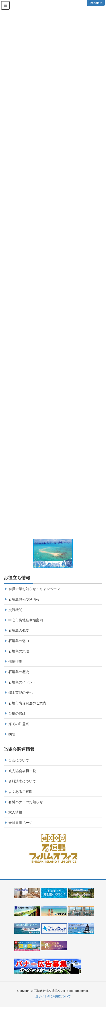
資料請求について (22, 781)
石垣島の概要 (18, 630)
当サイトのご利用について (53, 996)
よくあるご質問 (20, 792)
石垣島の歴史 (18, 672)
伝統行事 (15, 661)
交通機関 (15, 610)
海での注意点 (18, 724)
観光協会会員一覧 (22, 771)
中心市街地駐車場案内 (25, 620)
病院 (11, 734)
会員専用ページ (20, 823)
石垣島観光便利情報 (23, 599)
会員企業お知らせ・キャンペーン (34, 589)
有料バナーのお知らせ (25, 802)
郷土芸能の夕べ (20, 692)
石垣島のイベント (22, 682)
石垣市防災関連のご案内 (27, 703)
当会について (18, 760)
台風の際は (17, 713)
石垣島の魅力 (18, 641)
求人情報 (15, 812)
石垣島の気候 (18, 651)
